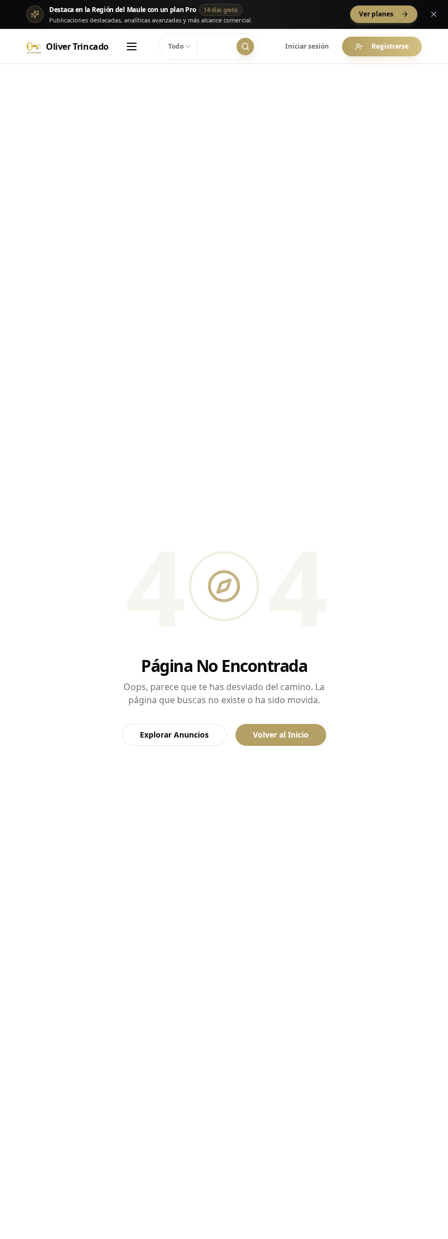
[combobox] (180, 46)
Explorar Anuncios (174, 734)
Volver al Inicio (281, 734)
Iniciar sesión (307, 46)
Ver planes (376, 14)
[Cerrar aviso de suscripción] (433, 14)
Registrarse (390, 46)
